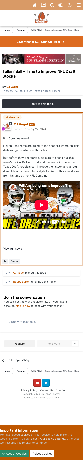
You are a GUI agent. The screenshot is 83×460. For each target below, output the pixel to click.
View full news (12, 248)
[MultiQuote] (5, 261)
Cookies (60, 390)
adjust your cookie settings (48, 438)
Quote (14, 261)
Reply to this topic (42, 103)
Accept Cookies (16, 453)
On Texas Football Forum (44, 90)
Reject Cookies (42, 453)
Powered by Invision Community (41, 397)
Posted (30, 129)
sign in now (23, 305)
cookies (25, 434)
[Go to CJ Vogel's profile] (7, 127)
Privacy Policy (29, 390)
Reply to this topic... (23, 321)
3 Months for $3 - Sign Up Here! (38, 41)
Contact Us (46, 390)
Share (21, 343)
